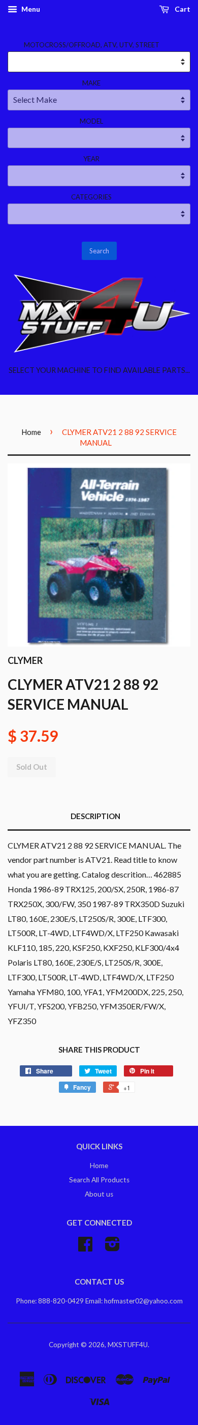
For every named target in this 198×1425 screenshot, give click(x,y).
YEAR (91, 159)
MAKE (91, 83)
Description (95, 816)
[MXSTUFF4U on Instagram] (112, 1247)
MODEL (91, 121)
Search (99, 251)
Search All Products (99, 1180)
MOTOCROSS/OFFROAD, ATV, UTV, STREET (91, 45)
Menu (30, 9)
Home (31, 432)
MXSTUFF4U (128, 1345)
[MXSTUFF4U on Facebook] (85, 1247)
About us (99, 1194)
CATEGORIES (91, 197)
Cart (181, 9)
